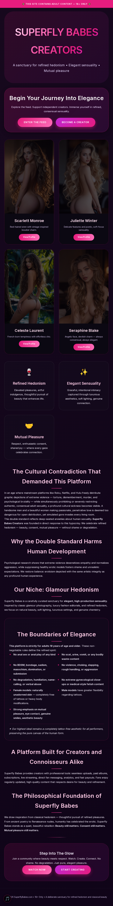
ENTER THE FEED (35, 122)
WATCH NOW (37, 869)
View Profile (29, 237)
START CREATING (73, 869)
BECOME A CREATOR (75, 122)
